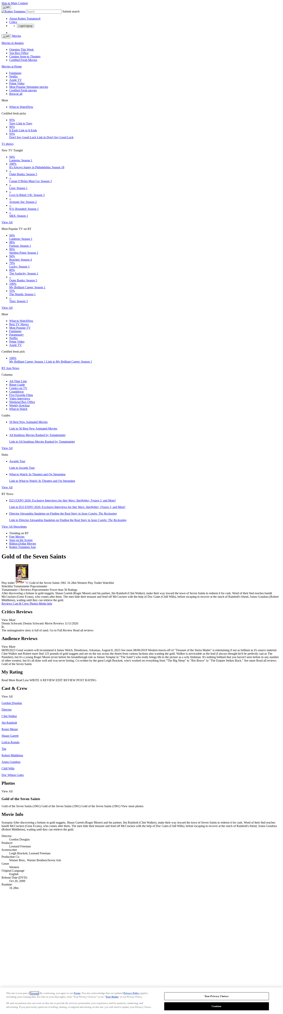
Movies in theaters (13, 43)
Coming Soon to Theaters (24, 56)
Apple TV (15, 80)
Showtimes (20, 526)
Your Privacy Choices (216, 996)
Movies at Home (12, 66)
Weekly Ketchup (19, 405)
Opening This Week (21, 49)
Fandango (15, 73)
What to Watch (21, 106)
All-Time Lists (18, 381)
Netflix (13, 76)
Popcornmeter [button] (40, 589)
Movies (16, 36)
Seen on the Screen (21, 540)
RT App (7, 368)
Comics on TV (18, 388)
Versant (34, 993)
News (15, 368)
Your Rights (111, 996)
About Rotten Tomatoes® (25, 18)
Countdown (16, 391)
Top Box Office (18, 53)
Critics (13, 22)
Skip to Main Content (15, 3)
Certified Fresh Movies (23, 60)
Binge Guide (17, 384)
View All (7, 222)
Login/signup (25, 25)
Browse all (15, 93)
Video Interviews (19, 398)
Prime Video (16, 83)
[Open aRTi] (6, 7)
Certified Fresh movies (23, 90)
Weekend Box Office (22, 402)
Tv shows (7, 143)
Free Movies (16, 536)
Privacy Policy (131, 993)
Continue (217, 1006)
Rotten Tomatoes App (22, 547)
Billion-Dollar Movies (22, 543)
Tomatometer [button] (10, 589)
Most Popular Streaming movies (28, 86)
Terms (77, 993)
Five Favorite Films (21, 395)
